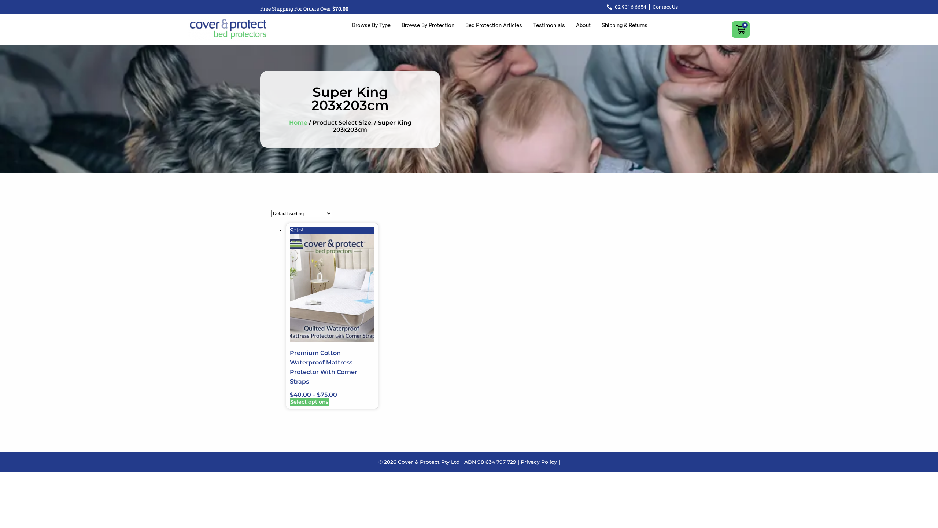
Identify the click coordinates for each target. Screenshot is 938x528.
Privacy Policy (539, 462)
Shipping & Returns (624, 25)
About (583, 25)
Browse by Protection (428, 25)
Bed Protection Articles (493, 25)
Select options (309, 402)
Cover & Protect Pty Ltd (429, 462)
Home (298, 122)
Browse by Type (371, 25)
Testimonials (549, 25)
